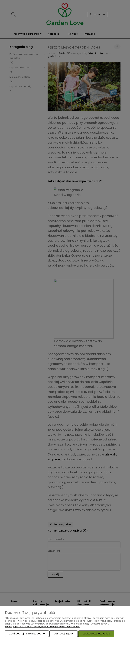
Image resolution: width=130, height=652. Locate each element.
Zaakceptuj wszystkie (96, 633)
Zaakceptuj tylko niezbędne (27, 633)
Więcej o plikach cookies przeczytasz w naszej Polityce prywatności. (42, 626)
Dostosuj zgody (64, 633)
